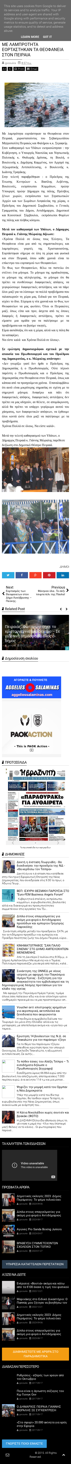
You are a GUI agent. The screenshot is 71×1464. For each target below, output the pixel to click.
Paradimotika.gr (24, 1452)
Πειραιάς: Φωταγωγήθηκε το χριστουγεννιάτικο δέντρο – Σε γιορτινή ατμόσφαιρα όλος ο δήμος (32, 633)
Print (21, 68)
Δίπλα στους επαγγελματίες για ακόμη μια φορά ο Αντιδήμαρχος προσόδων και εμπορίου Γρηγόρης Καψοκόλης (40, 922)
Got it (47, 37)
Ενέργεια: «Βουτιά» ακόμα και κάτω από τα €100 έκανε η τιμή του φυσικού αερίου (43, 1287)
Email (34, 68)
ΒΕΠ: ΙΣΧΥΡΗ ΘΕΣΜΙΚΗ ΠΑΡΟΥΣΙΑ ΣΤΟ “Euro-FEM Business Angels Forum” (43, 892)
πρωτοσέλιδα (29, 847)
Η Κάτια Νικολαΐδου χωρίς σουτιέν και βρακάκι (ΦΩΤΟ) (43, 1114)
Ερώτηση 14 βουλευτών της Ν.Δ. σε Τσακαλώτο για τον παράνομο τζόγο (41, 1037)
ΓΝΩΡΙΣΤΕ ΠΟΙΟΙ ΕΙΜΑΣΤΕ (24, 1443)
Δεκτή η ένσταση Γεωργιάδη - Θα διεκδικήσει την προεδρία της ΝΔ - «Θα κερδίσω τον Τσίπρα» (41, 865)
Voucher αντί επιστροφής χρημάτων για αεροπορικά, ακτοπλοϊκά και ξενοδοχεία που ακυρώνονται (41, 1011)
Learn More (30, 37)
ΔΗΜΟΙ (64, 567)
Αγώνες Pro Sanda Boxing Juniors (39, 1229)
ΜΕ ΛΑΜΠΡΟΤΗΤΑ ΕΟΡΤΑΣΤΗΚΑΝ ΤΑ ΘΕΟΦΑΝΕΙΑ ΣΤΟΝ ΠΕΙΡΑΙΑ (33, 49)
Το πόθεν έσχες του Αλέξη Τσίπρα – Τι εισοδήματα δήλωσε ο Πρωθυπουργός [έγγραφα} (43, 1065)
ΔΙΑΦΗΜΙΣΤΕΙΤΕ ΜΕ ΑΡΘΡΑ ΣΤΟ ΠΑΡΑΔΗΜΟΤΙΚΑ (35, 1354)
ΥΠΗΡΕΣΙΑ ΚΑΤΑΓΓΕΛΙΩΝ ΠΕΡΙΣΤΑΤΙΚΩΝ (35, 1264)
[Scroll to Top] (63, 1455)
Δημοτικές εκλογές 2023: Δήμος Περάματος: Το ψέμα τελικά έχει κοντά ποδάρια (39, 1199)
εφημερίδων (45, 847)
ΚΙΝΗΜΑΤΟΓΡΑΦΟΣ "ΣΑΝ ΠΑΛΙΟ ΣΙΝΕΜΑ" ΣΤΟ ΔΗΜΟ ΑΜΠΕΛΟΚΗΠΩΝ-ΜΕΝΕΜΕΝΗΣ (43, 949)
